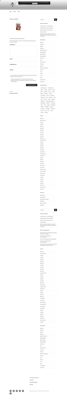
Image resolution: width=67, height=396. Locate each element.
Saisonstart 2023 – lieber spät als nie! (46, 220)
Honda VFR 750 (43, 347)
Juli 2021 (41, 122)
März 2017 (42, 163)
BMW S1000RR (43, 56)
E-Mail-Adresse (13, 64)
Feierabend (42, 97)
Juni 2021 (41, 124)
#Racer (42, 89)
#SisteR (49, 89)
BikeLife (41, 46)
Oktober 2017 (42, 151)
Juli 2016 (41, 177)
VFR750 (46, 112)
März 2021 (42, 130)
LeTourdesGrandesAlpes (50, 101)
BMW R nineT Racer (43, 50)
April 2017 (42, 161)
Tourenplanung (42, 79)
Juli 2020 (41, 132)
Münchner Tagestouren (44, 67)
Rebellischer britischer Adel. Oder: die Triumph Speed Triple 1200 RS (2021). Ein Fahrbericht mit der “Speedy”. (48, 35)
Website (11, 69)
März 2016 (42, 185)
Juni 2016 (41, 179)
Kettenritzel (43, 101)
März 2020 (42, 138)
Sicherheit (51, 106)
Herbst (42, 99)
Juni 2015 (41, 189)
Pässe (42, 104)
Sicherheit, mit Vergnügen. (44, 233)
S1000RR (46, 106)
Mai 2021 (41, 126)
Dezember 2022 (43, 120)
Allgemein (41, 42)
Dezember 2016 (43, 169)
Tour (48, 110)
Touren (14, 11)
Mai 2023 (41, 118)
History (45, 99)
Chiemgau (46, 93)
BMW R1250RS (43, 52)
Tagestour (53, 108)
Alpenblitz (41, 44)
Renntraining (53, 104)
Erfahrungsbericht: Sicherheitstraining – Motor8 (48, 232)
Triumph (42, 112)
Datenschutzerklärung (33, 382)
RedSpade (42, 205)
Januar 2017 (42, 167)
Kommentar (12, 44)
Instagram (53, 99)
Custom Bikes (43, 95)
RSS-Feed (31, 384)
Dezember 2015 (43, 187)
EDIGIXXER (42, 201)
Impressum (32, 379)
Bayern (50, 91)
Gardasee (50, 97)
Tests (41, 75)
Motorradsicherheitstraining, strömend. (46, 245)
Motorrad (41, 351)
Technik (41, 73)
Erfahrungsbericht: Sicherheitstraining (46, 218)
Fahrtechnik (42, 58)
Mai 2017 (41, 159)
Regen (48, 104)
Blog (10, 11)
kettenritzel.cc (42, 195)
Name (11, 58)
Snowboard (43, 108)
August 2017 (42, 155)
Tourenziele (42, 81)
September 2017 (43, 153)
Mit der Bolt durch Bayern (44, 199)
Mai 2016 (41, 181)
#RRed (46, 89)
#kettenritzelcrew (44, 87)
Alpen (42, 91)
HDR (54, 97)
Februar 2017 (42, 165)
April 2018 (42, 147)
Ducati (48, 95)
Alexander (42, 235)
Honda (49, 99)
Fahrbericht (52, 95)
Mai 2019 (41, 145)
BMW (42, 93)
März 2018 (42, 149)
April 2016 (42, 183)
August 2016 (42, 175)
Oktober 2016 (42, 173)
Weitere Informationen (46, 2)
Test (45, 110)
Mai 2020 (41, 136)
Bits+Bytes (42, 48)
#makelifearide (50, 87)
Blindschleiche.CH (43, 203)
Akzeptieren (35, 3)
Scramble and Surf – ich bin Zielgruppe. (46, 216)
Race (41, 71)
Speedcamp (48, 108)
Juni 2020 (41, 134)
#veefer (53, 89)
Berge (53, 91)
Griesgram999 (42, 197)
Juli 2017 (41, 157)
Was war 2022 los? (43, 31)
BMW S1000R (42, 54)
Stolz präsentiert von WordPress (43, 390)
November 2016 (43, 171)
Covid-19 (50, 93)
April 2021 (42, 128)
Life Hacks (42, 349)
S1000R (42, 106)
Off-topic (41, 69)
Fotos (19, 11)
